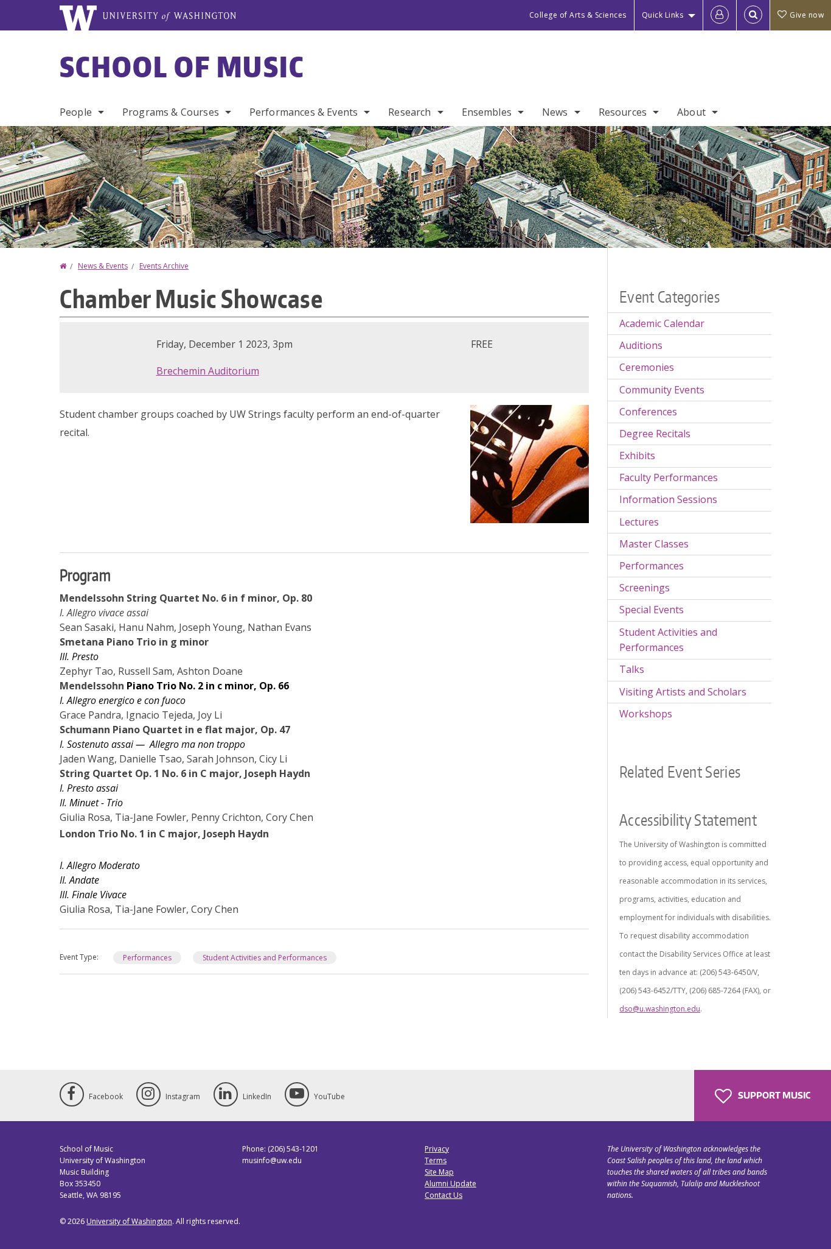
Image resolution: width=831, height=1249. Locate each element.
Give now (807, 15)
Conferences (648, 411)
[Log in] (719, 15)
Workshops (645, 713)
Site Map (439, 1172)
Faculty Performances (668, 477)
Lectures (639, 522)
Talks (631, 669)
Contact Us (443, 1195)
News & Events (103, 266)
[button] (529, 463)
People (76, 112)
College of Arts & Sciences (578, 15)
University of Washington (129, 1221)
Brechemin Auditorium (207, 371)
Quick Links (663, 15)
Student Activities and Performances (265, 957)
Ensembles (487, 112)
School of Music (182, 66)
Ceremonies (646, 367)
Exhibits (637, 455)
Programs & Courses (170, 112)
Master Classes (654, 544)
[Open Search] (753, 15)
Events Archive (164, 266)
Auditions (640, 345)
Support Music (773, 1095)
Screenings (644, 587)
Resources (623, 112)
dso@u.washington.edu (659, 1009)
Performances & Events (303, 112)
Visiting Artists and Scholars (682, 691)
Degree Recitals (654, 433)
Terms (436, 1160)
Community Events (661, 389)
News (555, 112)
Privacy (437, 1149)
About (691, 112)
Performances (147, 957)
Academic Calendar (661, 323)
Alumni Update (450, 1183)
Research (409, 112)
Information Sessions (668, 499)
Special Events (651, 609)
